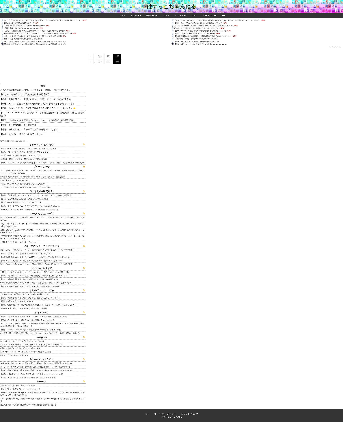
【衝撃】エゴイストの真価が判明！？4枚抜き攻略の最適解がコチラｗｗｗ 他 (200, 31)
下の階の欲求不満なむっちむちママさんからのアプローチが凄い (196, 39)
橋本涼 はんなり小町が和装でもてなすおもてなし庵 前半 (23, 39)
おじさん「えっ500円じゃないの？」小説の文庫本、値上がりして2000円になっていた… (204, 25)
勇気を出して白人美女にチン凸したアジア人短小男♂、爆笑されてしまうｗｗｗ (31, 260)
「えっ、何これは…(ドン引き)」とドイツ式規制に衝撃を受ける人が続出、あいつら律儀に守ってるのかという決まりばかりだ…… (217, 20)
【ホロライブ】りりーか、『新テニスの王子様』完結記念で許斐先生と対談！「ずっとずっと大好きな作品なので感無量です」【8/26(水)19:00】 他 (42, 324)
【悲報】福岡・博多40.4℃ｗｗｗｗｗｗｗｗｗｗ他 (21, 28)
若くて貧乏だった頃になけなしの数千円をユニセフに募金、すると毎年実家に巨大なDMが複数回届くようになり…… (43, 20)
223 (117, 56)
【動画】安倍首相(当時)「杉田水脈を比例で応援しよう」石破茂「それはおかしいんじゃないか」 (38, 305)
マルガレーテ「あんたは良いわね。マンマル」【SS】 (21, 155)
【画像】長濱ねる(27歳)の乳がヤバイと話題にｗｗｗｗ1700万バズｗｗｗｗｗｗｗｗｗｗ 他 (36, 370)
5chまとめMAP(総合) (41, 191)
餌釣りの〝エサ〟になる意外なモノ (14, 355)
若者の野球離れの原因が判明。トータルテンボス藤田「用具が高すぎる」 (35, 89)
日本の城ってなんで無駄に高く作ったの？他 (19, 23)
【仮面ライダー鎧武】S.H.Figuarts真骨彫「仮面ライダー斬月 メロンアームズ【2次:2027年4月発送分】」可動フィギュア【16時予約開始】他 (42, 393)
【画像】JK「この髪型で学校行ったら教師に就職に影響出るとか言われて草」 (37, 103)
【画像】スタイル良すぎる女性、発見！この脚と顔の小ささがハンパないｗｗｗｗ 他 (33, 316)
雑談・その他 (151, 15)
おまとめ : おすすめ (42, 268)
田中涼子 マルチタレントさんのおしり (15, 180)
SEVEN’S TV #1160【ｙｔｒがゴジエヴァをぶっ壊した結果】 (24, 308)
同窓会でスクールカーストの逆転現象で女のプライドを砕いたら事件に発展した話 (32, 176)
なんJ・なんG (136, 15)
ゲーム (194, 15)
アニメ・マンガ (180, 15)
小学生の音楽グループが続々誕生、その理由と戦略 (20, 348)
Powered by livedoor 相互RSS (335, 47)
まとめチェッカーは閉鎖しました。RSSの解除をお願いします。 (25, 294)
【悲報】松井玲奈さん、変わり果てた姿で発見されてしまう (29, 129)
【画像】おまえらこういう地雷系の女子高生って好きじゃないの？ (196, 41)
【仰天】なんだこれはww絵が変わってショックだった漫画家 (194, 33)
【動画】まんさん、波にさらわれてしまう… (21, 134)
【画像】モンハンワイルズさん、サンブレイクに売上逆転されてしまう (198, 23)
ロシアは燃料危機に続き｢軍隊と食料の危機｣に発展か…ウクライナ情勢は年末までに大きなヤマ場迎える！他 (42, 399)
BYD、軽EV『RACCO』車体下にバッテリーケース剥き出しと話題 (25, 351)
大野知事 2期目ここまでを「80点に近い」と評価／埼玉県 (23, 159)
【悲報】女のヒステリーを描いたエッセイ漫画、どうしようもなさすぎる (35, 98)
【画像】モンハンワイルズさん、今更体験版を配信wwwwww (24, 25)
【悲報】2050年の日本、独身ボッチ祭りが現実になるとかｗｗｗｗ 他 (27, 377)
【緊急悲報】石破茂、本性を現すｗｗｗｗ (16, 301)
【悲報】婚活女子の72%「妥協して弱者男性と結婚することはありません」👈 (37, 108)
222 (108, 56)
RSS (223, 15)
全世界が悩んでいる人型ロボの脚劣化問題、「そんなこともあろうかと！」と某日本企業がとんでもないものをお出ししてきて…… (42, 231)
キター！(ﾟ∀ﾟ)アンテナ (42, 144)
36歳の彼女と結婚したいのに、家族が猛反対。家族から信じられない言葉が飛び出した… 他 (35, 44)
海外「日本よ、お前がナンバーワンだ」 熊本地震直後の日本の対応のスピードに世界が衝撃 (35, 41)
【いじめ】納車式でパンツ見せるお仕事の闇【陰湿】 (25, 94)
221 (100, 56)
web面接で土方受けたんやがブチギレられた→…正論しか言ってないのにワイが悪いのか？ (35, 282)
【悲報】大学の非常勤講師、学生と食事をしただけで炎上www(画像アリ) (29, 279)
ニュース (121, 15)
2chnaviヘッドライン (42, 359)
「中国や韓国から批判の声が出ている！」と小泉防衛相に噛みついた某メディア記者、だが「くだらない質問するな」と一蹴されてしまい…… (42, 237)
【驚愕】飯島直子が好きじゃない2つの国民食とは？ (20, 202)
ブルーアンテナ (41, 166)
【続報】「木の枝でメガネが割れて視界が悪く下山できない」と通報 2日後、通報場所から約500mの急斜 (42, 162)
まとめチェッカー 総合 (41, 290)
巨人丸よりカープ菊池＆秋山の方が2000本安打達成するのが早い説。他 (28, 405)
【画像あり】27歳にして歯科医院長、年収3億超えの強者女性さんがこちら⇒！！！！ (203, 36)
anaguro (42, 337)
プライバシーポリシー (165, 414)
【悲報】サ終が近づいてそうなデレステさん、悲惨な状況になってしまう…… (30, 298)
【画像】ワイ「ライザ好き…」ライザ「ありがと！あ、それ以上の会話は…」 (30, 206)
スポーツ (165, 15)
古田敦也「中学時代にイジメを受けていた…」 (18, 242)
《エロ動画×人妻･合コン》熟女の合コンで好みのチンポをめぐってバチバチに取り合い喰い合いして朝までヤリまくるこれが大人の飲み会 (42, 171)
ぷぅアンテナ (42, 312)
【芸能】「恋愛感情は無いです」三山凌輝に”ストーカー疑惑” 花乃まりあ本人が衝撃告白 (34, 31)
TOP (147, 414)
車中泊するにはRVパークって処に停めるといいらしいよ (22, 341)
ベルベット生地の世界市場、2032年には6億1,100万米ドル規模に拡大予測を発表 (31, 344)
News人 (41, 381)
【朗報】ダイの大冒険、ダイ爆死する (18, 124)
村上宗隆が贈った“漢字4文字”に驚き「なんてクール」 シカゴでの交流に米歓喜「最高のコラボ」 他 (38, 33)
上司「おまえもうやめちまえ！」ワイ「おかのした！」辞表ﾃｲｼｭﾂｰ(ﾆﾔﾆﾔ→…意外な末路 (33, 36)
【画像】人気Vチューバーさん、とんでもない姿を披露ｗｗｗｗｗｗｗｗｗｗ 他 (201, 44)
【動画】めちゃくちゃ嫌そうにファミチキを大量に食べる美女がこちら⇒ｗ (29, 286)
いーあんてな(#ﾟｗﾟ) (41, 213)
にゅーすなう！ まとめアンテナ (42, 246)
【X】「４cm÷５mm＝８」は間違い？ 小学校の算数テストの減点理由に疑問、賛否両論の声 (42, 114)
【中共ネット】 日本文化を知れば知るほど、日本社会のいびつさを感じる (29, 209)
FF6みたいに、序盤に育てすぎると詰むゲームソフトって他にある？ (197, 28)
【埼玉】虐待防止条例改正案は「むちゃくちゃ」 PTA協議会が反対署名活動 (37, 120)
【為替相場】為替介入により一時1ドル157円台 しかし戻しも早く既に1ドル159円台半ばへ (35, 257)
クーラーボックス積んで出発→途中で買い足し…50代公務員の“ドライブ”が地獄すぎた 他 (35, 367)
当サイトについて (210, 15)
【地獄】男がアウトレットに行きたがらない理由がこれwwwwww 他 (27, 320)
